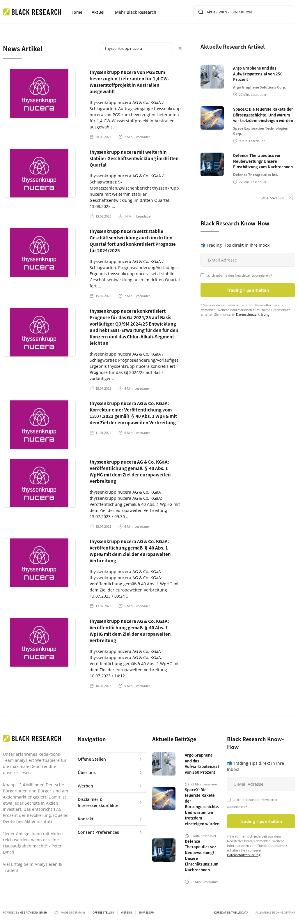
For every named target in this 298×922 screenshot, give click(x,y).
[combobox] (244, 12)
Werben (126, 912)
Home (76, 12)
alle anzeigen (273, 198)
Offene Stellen (103, 912)
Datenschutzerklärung (252, 314)
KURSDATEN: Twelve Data (231, 912)
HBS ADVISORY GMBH (33, 912)
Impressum (146, 912)
